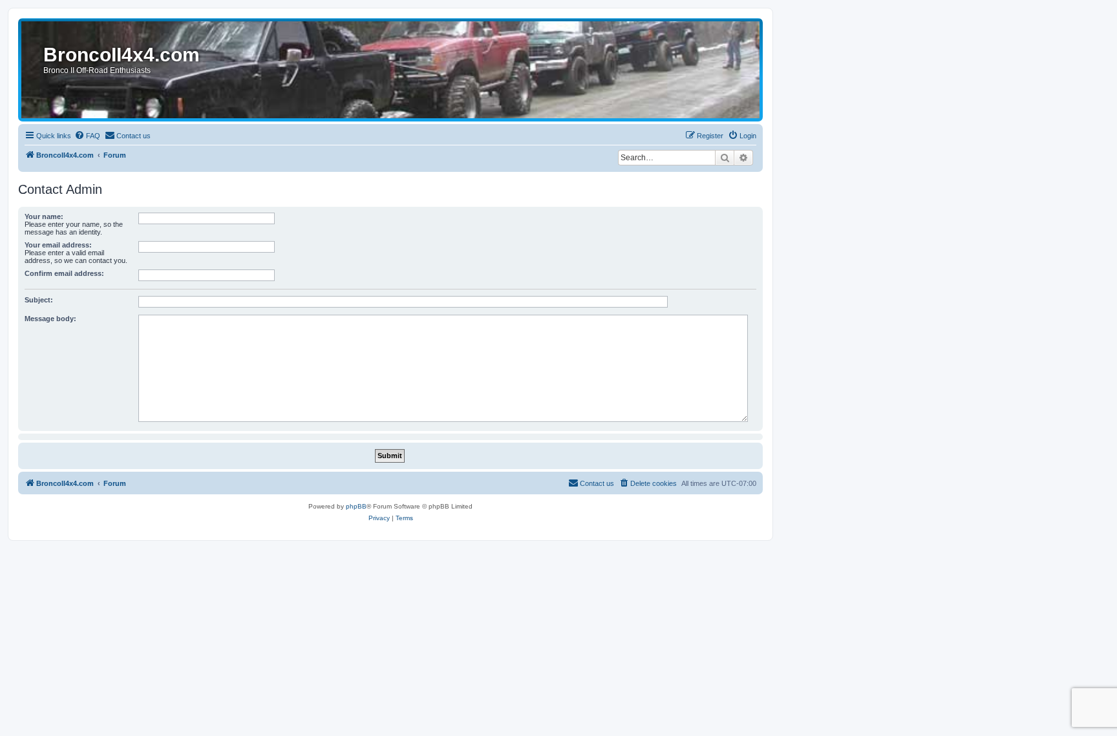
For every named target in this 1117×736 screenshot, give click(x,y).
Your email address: (58, 245)
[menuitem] (87, 135)
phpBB (356, 506)
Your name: (44, 216)
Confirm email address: (64, 273)
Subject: (39, 300)
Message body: (50, 318)
